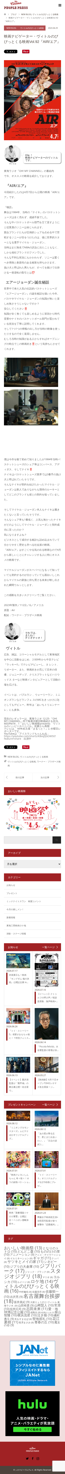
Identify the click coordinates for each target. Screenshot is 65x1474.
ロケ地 (42, 1281)
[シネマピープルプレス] (16, 5)
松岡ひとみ (47, 1312)
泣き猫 (45, 1315)
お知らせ (10, 885)
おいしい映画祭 (23, 1248)
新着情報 (10, 917)
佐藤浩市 (38, 1291)
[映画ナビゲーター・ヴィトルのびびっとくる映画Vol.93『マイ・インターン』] (46, 777)
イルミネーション (21, 1258)
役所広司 (18, 1309)
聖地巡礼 (42, 1319)
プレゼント (11, 893)
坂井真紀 (22, 1302)
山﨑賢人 (44, 1305)
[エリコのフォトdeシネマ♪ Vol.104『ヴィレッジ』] (18, 777)
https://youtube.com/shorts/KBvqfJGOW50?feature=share (30, 737)
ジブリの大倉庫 (24, 1266)
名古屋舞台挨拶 (32, 1298)
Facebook (32, 1458)
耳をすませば (23, 1319)
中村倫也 (25, 1291)
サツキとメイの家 (25, 1261)
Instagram (38, 1458)
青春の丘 (44, 1322)
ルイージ (23, 1282)
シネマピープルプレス (24, 1470)
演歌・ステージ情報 (16, 933)
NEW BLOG (11, 28)
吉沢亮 (16, 1297)
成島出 (35, 1312)
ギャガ (42, 1257)
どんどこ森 (28, 1251)
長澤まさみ (26, 1322)
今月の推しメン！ (15, 909)
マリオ (47, 1277)
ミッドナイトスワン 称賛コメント (23, 901)
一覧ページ (48, 947)
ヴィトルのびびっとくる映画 (32, 28)
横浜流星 (27, 1315)
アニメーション (22, 1255)
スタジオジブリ (32, 1273)
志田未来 (37, 1308)
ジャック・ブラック (37, 1271)
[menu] (59, 5)
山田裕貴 (26, 1305)
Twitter (27, 1458)
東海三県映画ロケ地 (16, 925)
